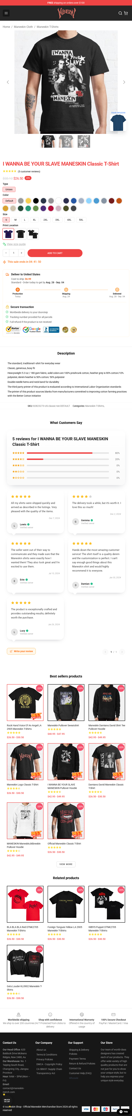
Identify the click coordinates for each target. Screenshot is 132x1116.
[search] (120, 13)
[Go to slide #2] (66, 141)
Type (5, 184)
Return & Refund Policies (82, 1063)
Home (6, 26)
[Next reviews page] (122, 652)
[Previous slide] (8, 82)
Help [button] (126, 1111)
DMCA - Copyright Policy (49, 1064)
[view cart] (126, 13)
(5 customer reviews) (29, 171)
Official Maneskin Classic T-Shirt (64, 843)
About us (41, 1049)
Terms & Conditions (46, 1054)
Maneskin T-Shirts (47, 26)
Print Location (10, 225)
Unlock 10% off (7, 1101)
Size (5, 214)
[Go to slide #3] (84, 141)
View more (66, 864)
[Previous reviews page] (105, 652)
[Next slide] (124, 82)
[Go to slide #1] (48, 141)
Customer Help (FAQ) (80, 1073)
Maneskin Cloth (23, 26)
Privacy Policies (44, 1059)
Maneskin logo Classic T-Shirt (22, 784)
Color (6, 195)
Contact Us (75, 1068)
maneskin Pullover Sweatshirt (63, 725)
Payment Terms (77, 1058)
